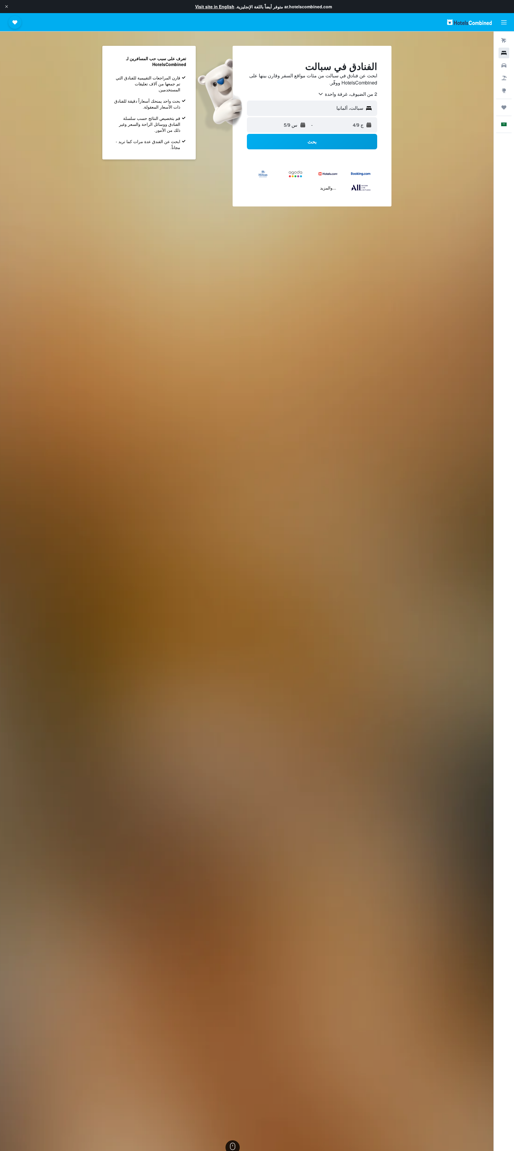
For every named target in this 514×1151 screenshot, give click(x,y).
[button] (6, 6)
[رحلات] (504, 107)
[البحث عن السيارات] (504, 65)
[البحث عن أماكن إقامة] (504, 53)
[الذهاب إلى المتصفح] (504, 90)
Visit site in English (214, 7)
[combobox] (347, 94)
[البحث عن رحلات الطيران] (504, 40)
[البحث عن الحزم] (504, 78)
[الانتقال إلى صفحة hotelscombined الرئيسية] (469, 22)
